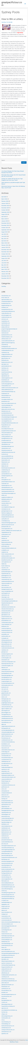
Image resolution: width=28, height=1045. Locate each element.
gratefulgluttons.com (6, 575)
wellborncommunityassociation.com (10, 387)
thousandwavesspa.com (7, 757)
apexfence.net (5, 1033)
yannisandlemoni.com (7, 473)
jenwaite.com (5, 992)
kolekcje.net (4, 538)
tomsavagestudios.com (7, 528)
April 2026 (4, 196)
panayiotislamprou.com (7, 381)
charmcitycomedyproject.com (8, 661)
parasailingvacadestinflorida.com (9, 980)
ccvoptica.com (5, 900)
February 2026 (5, 201)
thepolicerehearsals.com (7, 603)
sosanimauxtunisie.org (7, 372)
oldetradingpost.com (6, 407)
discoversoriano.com (6, 587)
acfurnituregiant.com (6, 315)
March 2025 (4, 218)
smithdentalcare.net (6, 1027)
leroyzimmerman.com (6, 996)
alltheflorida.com (5, 972)
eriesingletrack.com (6, 479)
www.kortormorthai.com (7, 863)
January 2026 (5, 203)
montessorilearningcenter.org (8, 965)
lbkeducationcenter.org (7, 542)
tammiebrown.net (6, 694)
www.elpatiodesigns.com (7, 943)
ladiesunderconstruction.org (8, 409)
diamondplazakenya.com (7, 957)
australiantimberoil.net (7, 413)
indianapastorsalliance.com (8, 775)
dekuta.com (4, 910)
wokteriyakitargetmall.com (8, 514)
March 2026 (4, 199)
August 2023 (4, 258)
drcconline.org (5, 765)
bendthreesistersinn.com (7, 734)
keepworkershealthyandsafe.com (9, 348)
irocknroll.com (5, 454)
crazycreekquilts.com (6, 624)
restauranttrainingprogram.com (9, 522)
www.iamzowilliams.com (7, 924)
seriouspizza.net (5, 790)
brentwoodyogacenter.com (8, 894)
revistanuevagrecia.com (7, 653)
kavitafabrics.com (6, 743)
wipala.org (4, 563)
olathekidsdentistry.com (7, 487)
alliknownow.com (5, 604)
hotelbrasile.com (5, 393)
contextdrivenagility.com (7, 665)
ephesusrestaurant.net (7, 937)
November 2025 (5, 207)
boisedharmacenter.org (7, 560)
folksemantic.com (6, 462)
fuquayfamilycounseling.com (8, 1006)
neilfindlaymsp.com (6, 761)
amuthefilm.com (5, 634)
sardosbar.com (5, 464)
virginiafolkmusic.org (6, 532)
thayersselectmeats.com (7, 802)
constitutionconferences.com (8, 785)
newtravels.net (5, 332)
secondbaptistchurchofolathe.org (9, 1010)
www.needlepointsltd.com (7, 882)
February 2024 (5, 245)
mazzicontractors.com (7, 933)
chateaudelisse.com (6, 385)
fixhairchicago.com (6, 781)
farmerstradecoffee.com (7, 820)
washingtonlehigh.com (7, 902)
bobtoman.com (5, 370)
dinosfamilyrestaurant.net (7, 415)
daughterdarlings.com (7, 305)
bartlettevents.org (6, 397)
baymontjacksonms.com (7, 720)
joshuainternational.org (7, 839)
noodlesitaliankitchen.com (7, 350)
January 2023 (5, 273)
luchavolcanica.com (6, 745)
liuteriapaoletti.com (6, 728)
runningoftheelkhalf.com (7, 851)
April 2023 (4, 267)
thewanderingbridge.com (7, 675)
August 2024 (4, 232)
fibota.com (4, 947)
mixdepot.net (5, 914)
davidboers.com (5, 824)
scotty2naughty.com (6, 657)
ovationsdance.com (6, 534)
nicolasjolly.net (5, 638)
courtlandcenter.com (6, 759)
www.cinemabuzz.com (7, 912)
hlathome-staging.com (7, 513)
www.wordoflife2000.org (7, 456)
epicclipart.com (5, 364)
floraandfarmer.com (6, 424)
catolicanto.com (5, 540)
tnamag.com (4, 798)
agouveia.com (5, 1008)
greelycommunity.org (6, 646)
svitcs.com (4, 788)
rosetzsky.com (5, 650)
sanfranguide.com (6, 593)
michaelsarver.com (6, 509)
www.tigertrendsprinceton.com (9, 845)
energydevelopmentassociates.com (10, 422)
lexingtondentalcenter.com (8, 516)
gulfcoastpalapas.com (7, 808)
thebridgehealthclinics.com (8, 810)
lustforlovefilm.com (6, 636)
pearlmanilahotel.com (6, 366)
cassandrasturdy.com (7, 579)
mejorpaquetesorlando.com (8, 491)
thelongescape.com (6, 698)
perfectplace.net (5, 546)
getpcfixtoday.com (6, 358)
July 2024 (4, 234)
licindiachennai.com (6, 303)
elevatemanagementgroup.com (9, 994)
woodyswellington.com (7, 939)
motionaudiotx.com (6, 1017)
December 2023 (5, 249)
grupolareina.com (6, 401)
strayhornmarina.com (6, 616)
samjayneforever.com (7, 969)
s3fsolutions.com (5, 426)
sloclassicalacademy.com (7, 610)
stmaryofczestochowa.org (8, 671)
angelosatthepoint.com (7, 773)
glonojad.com (5, 651)
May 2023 (4, 265)
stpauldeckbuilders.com (7, 871)
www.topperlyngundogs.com (8, 849)
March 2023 (4, 269)
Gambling (4, 22)
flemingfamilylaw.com (6, 1000)
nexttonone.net (5, 835)
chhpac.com (4, 1014)
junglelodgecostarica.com (7, 702)
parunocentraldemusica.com (8, 951)
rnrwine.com (4, 1002)
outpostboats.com (6, 569)
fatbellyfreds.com (6, 941)
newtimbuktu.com (6, 323)
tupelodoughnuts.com (7, 485)
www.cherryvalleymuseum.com (9, 403)
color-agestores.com (6, 561)
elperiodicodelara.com (7, 299)
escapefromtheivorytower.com (9, 430)
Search (3, 160)
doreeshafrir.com (5, 659)
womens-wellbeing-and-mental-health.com (11, 530)
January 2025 (5, 221)
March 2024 (4, 243)
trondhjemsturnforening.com (8, 955)
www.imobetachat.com (7, 826)
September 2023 (5, 256)
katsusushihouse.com (6, 644)
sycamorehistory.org (6, 918)
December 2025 (5, 205)
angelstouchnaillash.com (7, 497)
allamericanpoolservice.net (8, 524)
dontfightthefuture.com (7, 438)
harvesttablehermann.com (8, 419)
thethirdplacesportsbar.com (8, 935)
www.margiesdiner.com (7, 879)
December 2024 (5, 223)
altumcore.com (5, 794)
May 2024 (4, 238)
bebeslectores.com (6, 411)
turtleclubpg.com (5, 751)
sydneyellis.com (5, 518)
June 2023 (4, 262)
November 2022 (5, 278)
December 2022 (5, 276)
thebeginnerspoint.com (7, 589)
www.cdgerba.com (6, 949)
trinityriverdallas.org (6, 544)
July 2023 (4, 260)
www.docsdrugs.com (6, 877)
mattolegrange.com (6, 700)
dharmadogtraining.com (7, 1016)
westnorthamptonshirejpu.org (8, 391)
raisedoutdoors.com (6, 448)
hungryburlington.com (7, 681)
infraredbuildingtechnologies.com (9, 417)
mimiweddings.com (6, 1023)
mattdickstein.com (6, 828)
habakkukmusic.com (6, 833)
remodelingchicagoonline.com (8, 892)
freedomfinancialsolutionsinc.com (9, 857)
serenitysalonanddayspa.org (8, 311)
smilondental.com (6, 501)
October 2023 (5, 254)
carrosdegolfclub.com (7, 421)
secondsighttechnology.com (8, 507)
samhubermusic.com (6, 1031)
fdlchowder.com (5, 880)
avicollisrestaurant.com (7, 763)
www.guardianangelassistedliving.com (10, 953)
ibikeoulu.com (5, 667)
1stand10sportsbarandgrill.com (9, 493)
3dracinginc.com (5, 597)
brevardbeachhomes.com (7, 428)
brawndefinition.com (6, 620)
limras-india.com (5, 297)
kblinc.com (4, 477)
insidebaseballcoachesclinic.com (9, 974)
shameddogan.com (6, 814)
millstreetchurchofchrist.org (8, 978)
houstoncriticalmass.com (7, 599)
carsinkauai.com (5, 976)
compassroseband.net (7, 792)
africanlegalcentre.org (7, 642)
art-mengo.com (5, 691)
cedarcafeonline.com (6, 313)
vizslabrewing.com (6, 469)
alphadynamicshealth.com (8, 984)
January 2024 (5, 247)
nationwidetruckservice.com (8, 749)
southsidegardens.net (6, 929)
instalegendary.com (6, 346)
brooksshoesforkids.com (7, 800)
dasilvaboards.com (6, 612)
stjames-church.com (6, 655)
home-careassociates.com (8, 554)
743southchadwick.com (7, 432)
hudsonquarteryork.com (7, 945)
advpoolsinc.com (5, 771)
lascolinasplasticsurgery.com (8, 886)
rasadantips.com (5, 321)
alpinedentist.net (5, 375)
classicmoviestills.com (7, 583)
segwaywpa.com (5, 806)
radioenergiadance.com (7, 377)
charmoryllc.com (5, 595)
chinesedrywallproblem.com (8, 732)
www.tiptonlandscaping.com (8, 896)
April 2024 (4, 240)
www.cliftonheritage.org (7, 888)
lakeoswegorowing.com (7, 1004)
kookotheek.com (5, 379)
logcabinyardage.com (6, 822)
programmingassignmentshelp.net (9, 328)
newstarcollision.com (6, 503)
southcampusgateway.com (8, 383)
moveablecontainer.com (7, 399)
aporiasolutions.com (6, 804)
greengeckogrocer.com (7, 511)
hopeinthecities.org (6, 573)
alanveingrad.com (6, 710)
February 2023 (5, 271)
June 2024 (4, 236)
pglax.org (4, 724)
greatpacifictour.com (11, 3)
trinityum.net (4, 931)
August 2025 (4, 214)
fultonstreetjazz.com (6, 395)
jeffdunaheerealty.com (7, 853)
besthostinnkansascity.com (8, 1025)
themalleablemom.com (7, 677)
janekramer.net (5, 687)
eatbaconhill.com (5, 327)
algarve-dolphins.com (6, 708)
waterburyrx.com (5, 769)
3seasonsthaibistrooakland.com (9, 548)
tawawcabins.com (6, 460)
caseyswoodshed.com (7, 779)
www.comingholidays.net (7, 591)
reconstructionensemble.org (8, 741)
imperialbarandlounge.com (8, 446)
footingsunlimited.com (7, 873)
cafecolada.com (5, 585)
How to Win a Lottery (12, 19)
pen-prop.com (5, 843)
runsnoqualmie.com (6, 875)
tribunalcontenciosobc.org (8, 608)
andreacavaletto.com (6, 556)
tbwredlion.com (5, 959)
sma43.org (4, 890)
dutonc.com (4, 697)
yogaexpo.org (5, 552)
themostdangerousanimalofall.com (9, 601)
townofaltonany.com (6, 722)
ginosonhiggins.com (6, 712)
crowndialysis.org (6, 520)
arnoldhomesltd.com (6, 440)
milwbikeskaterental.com (7, 718)
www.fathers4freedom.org (8, 847)
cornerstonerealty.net (7, 920)
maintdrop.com (5, 368)
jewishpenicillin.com (6, 526)
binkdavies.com (5, 626)
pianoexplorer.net (5, 927)
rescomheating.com (6, 1021)
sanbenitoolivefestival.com (8, 581)
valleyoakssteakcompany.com (9, 777)
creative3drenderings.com (8, 818)
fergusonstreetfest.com (7, 967)
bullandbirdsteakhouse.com (8, 884)
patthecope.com (5, 787)
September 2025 (5, 212)
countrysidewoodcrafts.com (8, 340)
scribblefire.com (5, 550)
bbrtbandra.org (5, 360)
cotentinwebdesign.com (7, 405)
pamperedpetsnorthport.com (8, 481)
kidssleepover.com (6, 330)
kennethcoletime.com (6, 679)
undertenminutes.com (7, 317)
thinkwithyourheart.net (7, 450)
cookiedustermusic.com (7, 740)
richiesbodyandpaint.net (7, 301)
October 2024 (5, 227)
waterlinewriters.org (6, 812)
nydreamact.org (5, 352)
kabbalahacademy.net (7, 499)
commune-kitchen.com (7, 632)
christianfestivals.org (6, 704)
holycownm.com (5, 747)
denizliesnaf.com (5, 783)
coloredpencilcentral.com (7, 442)
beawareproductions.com (7, 663)
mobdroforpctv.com (6, 577)
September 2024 (5, 229)
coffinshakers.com (6, 669)
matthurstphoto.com (6, 970)
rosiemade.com (5, 483)
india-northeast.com (6, 434)
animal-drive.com (6, 796)
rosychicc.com (5, 567)
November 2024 (5, 225)
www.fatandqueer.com (7, 865)
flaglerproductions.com (7, 618)
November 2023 (5, 251)
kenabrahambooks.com (7, 630)
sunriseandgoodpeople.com (8, 730)
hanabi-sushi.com (6, 906)
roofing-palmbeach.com (7, 436)
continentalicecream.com (7, 622)
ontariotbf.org (5, 344)
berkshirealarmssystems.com (8, 467)
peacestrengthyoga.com (7, 855)
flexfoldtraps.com (6, 859)
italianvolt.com (5, 466)
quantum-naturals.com (7, 963)
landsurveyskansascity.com (8, 869)
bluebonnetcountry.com (7, 362)
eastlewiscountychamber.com (8, 606)
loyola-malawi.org (6, 565)
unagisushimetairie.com (7, 354)
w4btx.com (4, 495)
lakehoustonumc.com (6, 832)
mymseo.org (4, 1012)
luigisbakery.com (5, 904)
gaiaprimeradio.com (6, 693)
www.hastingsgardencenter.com (9, 926)
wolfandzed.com (5, 908)
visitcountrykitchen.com (7, 706)
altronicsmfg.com (6, 325)
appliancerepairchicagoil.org (8, 342)
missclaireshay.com (6, 295)
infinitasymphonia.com (7, 640)
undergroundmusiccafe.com (8, 1029)
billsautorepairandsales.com (8, 961)
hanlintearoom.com (6, 988)
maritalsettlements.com (7, 716)
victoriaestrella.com (6, 755)
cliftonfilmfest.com (6, 444)
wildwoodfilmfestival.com (7, 389)
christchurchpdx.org (6, 628)
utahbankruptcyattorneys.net (8, 452)
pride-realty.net (5, 982)
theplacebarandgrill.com (7, 767)
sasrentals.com (5, 505)
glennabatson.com (6, 614)
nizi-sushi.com (5, 689)
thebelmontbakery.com (7, 336)
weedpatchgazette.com (7, 475)
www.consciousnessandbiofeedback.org (11, 922)
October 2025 (5, 210)
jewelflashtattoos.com (7, 356)
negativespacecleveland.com (8, 726)
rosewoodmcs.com (6, 916)
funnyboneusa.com (6, 738)
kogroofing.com (5, 374)
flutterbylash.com (6, 986)
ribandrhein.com (5, 536)
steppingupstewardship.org (8, 898)
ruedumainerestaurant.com (8, 648)
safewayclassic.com (6, 338)
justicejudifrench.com (6, 673)
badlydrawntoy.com (6, 830)
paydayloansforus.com (7, 334)
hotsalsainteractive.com (7, 309)
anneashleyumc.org (6, 867)
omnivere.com (5, 319)
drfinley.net (4, 998)
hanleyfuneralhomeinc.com (8, 489)
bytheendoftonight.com (7, 571)
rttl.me (3, 1019)
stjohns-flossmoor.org (6, 736)
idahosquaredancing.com (7, 458)
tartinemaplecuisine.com (7, 685)
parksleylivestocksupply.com (8, 558)
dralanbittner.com (6, 471)
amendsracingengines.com (8, 861)
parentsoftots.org (6, 816)
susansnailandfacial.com (7, 841)
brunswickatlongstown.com (8, 683)
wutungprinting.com (6, 714)
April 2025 (4, 216)
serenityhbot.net (5, 837)
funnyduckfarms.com (6, 990)
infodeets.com (5, 307)
